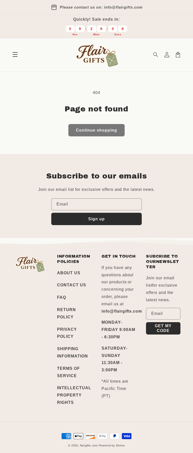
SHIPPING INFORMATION (72, 352)
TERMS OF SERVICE (68, 372)
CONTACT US (71, 285)
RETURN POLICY (66, 313)
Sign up (96, 219)
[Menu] (15, 54)
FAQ (61, 297)
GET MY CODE (163, 328)
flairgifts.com (89, 445)
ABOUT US (68, 273)
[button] (155, 54)
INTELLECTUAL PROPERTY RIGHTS (74, 395)
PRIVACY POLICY (67, 333)
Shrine (120, 445)
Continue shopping (96, 130)
